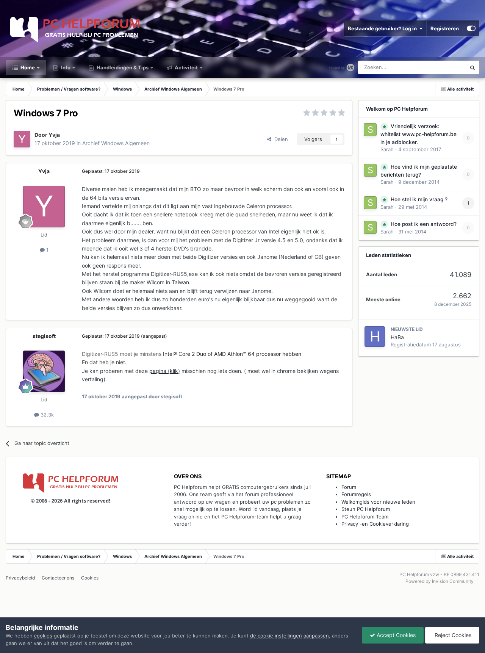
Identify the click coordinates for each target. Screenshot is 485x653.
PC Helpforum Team (364, 517)
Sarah (387, 149)
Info (65, 67)
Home (27, 67)
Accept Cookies (395, 635)
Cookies (90, 578)
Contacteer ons (58, 578)
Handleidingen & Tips (122, 67)
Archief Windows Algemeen (116, 143)
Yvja (54, 135)
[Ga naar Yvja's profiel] (22, 139)
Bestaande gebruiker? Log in (383, 28)
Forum (348, 487)
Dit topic (446, 67)
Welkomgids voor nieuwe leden (378, 502)
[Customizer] (471, 28)
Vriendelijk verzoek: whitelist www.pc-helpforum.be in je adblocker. (418, 134)
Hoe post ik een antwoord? (424, 224)
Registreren (444, 28)
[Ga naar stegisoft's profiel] (44, 371)
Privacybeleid (20, 578)
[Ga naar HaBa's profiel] (375, 336)
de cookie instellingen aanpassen (289, 636)
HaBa (397, 337)
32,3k (46, 415)
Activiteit (186, 67)
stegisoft (44, 336)
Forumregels (356, 494)
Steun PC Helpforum (365, 509)
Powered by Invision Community (439, 581)
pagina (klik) (164, 371)
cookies (43, 636)
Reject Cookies (452, 635)
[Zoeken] (472, 67)
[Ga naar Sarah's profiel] (370, 129)
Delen (279, 139)
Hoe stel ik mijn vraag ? (419, 199)
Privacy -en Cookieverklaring (375, 524)
